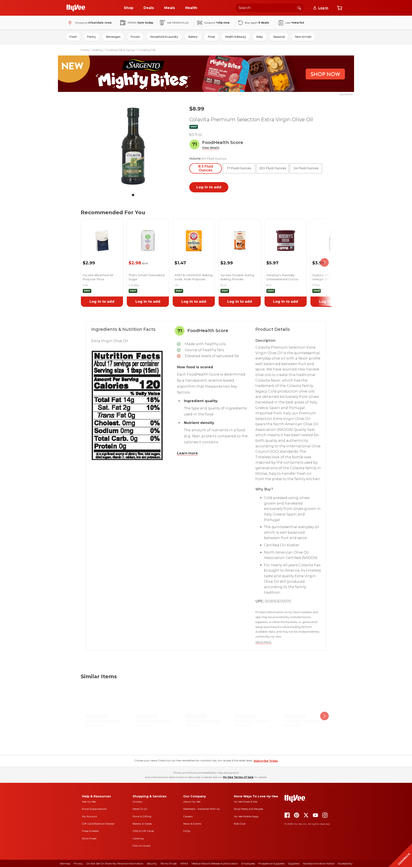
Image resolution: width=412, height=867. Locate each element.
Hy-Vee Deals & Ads (245, 801)
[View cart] (339, 8)
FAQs (186, 831)
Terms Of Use (168, 863)
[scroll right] (324, 262)
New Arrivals (303, 36)
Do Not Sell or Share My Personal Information (114, 863)
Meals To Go (140, 808)
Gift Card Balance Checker (98, 823)
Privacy (78, 863)
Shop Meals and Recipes (248, 808)
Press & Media (90, 831)
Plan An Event (142, 845)
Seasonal (279, 36)
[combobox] (269, 8)
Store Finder (89, 838)
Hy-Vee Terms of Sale (238, 777)
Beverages (113, 36)
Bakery (193, 36)
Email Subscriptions (94, 808)
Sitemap (65, 863)
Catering (138, 838)
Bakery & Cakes (142, 823)
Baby (259, 36)
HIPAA (184, 863)
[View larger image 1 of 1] (133, 146)
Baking (97, 50)
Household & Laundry (164, 36)
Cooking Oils (147, 50)
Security (152, 863)
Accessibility (345, 863)
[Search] (299, 7)
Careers (187, 816)
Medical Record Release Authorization (215, 863)
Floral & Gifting (142, 816)
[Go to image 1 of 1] (133, 195)
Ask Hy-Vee (89, 801)
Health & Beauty (235, 36)
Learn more (187, 453)
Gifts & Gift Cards (143, 831)
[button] (210, 148)
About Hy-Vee (191, 801)
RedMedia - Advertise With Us (201, 808)
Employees (248, 863)
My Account (89, 816)
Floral (211, 36)
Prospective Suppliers (271, 863)
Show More (263, 642)
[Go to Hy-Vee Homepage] (76, 7)
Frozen (135, 36)
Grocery (137, 801)
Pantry (91, 36)
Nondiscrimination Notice (318, 863)
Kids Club (239, 823)
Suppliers (294, 863)
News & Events (192, 823)
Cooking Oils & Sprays (120, 50)
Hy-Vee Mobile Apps (246, 816)
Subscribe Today (266, 760)
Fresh (73, 36)
